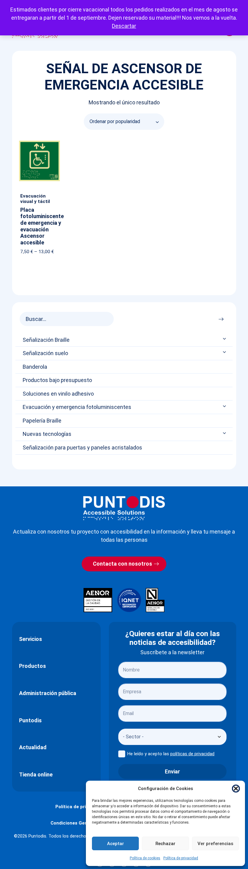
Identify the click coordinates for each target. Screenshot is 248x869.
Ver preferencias (215, 843)
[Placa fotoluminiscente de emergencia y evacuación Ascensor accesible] (39, 142)
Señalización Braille (46, 340)
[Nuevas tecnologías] (225, 433)
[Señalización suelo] (225, 352)
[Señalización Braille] (225, 338)
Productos (32, 666)
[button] (236, 789)
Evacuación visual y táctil (35, 198)
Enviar (172, 771)
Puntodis (30, 720)
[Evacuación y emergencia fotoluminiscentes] (225, 406)
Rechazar (165, 843)
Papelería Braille (42, 421)
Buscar (223, 317)
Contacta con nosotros (122, 563)
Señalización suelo (45, 353)
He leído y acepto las (170, 753)
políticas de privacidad (192, 753)
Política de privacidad (180, 858)
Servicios (30, 639)
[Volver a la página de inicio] (124, 508)
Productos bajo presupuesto (57, 380)
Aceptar (115, 843)
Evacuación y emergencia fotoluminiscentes (77, 407)
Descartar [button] (124, 26)
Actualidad (33, 747)
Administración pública (47, 693)
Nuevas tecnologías (47, 434)
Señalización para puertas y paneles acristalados (82, 448)
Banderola (35, 367)
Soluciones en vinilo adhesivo (58, 394)
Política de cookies (145, 858)
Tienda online (36, 774)
